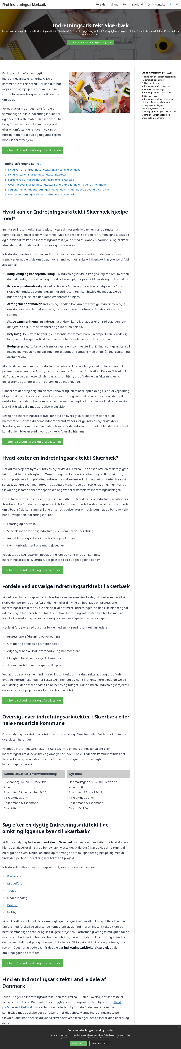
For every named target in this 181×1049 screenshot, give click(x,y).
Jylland (114, 4)
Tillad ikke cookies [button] (100, 1044)
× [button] (178, 1027)
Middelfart (14, 883)
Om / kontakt (156, 4)
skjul (39, 163)
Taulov (11, 891)
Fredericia (14, 876)
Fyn (125, 4)
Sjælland (137, 4)
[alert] (90, 1037)
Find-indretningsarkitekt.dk (24, 4)
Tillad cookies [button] (78, 1044)
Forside (100, 4)
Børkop (12, 905)
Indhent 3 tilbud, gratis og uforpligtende (90, 42)
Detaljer (120, 1038)
